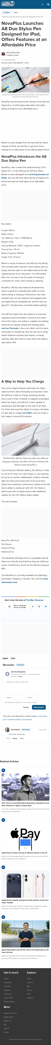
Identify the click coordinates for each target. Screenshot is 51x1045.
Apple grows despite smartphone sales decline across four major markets (25, 901)
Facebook (8, 982)
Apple (5, 658)
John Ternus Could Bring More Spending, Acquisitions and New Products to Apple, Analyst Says (25, 804)
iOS (5, 1024)
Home (7, 12)
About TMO (8, 997)
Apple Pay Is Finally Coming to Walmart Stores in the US (24, 853)
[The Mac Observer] (8, 4)
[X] (32, 606)
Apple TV (7, 1020)
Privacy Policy (9, 1001)
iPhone (29, 990)
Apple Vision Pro (10, 1013)
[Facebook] (45, 606)
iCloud (6, 1032)
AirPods (30, 997)
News (16, 12)
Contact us (8, 994)
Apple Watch (9, 1017)
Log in (20, 676)
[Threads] (39, 606)
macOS (6, 1028)
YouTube (7, 986)
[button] (42, 4)
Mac (28, 986)
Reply (15, 738)
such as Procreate (10, 328)
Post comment (39, 707)
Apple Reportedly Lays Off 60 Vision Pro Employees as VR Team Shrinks (25, 951)
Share (22, 738)
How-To (30, 982)
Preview (26, 707)
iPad (13, 658)
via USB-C (27, 412)
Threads (7, 990)
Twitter (6, 978)
